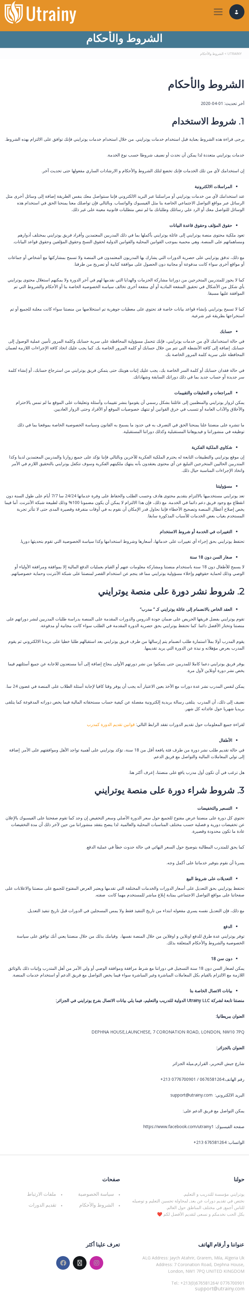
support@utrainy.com (219, 1288)
